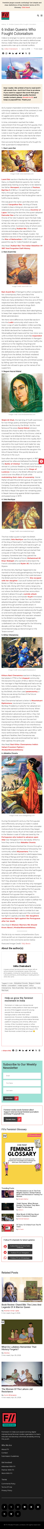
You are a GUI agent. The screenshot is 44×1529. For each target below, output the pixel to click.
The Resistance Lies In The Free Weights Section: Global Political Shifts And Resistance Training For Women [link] (29, 1193)
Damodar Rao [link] (8, 215)
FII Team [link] (21, 1229)
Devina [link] (6, 1353)
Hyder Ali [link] (25, 564)
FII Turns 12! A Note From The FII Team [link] (28, 1226)
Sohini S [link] (20, 1210)
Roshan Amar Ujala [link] (11, 1311)
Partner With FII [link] (8, 1470)
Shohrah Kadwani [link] (23, 1219)
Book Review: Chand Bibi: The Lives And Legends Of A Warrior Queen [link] (21, 1305)
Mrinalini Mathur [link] (23, 1199)
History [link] (4, 24)
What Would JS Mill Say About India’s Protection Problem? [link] (27, 1215)
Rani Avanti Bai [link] (18, 988)
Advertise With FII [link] (8, 1466)
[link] (41, 461)
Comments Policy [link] (8, 1484)
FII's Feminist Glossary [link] (14, 1129)
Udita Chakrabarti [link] (11, 49)
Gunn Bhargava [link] (10, 1395)
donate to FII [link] (28, 97)
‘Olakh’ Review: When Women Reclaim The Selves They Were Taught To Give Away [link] (27, 1205)
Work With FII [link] (7, 1473)
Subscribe (8, 1098)
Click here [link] (25, 7)
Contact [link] (5, 1453)
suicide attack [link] (30, 594)
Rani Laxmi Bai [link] (30, 988)
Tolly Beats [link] (25, 944)
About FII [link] (5, 1449)
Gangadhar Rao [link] (15, 205)
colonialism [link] (12, 985)
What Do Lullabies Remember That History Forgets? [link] (19, 1348)
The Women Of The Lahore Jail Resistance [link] (17, 1390)
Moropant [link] (14, 187)
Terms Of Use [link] (7, 1487)
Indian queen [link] (23, 985)
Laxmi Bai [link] (6, 179)
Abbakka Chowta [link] (21, 983)
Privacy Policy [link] (7, 1490)
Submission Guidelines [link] (10, 1456)
